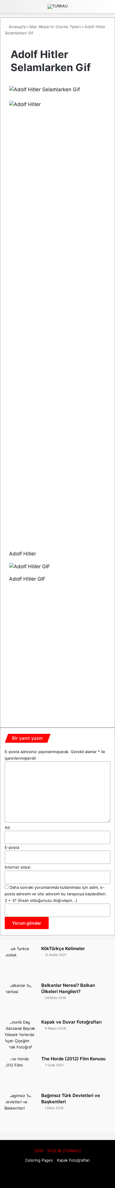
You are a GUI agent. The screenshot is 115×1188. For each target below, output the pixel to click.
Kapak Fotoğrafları (73, 1160)
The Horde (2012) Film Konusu (73, 1058)
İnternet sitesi (17, 867)
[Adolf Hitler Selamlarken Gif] (44, 89)
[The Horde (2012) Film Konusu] (20, 1072)
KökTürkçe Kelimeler (63, 948)
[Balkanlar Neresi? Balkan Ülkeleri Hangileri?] (20, 998)
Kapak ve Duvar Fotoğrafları (71, 1022)
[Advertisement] (57, 649)
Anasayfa (17, 26)
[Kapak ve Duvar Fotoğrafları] (20, 1035)
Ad (7, 827)
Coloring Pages (39, 1160)
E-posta (12, 847)
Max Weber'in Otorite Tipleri (55, 26)
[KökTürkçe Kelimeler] (20, 962)
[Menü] (108, 8)
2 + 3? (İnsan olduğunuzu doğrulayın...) (41, 900)
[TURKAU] (57, 6)
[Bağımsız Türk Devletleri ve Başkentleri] (20, 1109)
